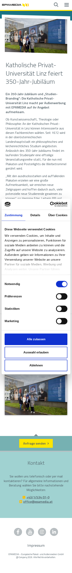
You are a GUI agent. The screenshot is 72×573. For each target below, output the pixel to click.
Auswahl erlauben (36, 352)
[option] (36, 36)
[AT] (15, 4)
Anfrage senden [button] (35, 443)
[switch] (61, 296)
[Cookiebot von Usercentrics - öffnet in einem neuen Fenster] (50, 204)
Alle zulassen (36, 339)
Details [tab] (35, 215)
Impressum (36, 545)
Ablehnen (36, 365)
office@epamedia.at (38, 501)
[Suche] (56, 5)
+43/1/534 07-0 (37, 497)
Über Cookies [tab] (57, 215)
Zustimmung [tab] (13, 215)
